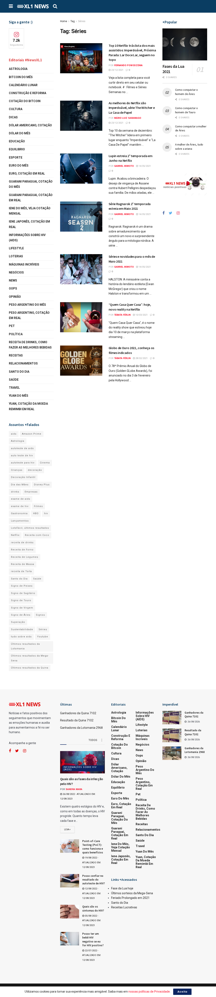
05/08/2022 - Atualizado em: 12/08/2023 (91, 920)
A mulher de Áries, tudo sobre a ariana (189, 147)
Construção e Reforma (27, 93)
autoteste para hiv (22, 462)
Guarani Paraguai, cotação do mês (31, 184)
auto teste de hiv (22, 455)
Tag (72, 21)
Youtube (42, 636)
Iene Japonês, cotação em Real (29, 224)
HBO (36, 513)
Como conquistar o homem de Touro (186, 110)
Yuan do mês (18, 395)
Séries (81, 21)
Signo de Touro (21, 600)
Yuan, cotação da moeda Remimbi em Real (28, 406)
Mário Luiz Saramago (127, 118)
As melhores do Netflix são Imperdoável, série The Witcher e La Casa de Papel (132, 108)
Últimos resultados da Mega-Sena (30, 658)
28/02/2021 (141, 358)
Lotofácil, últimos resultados (30, 528)
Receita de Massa (22, 564)
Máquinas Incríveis (24, 264)
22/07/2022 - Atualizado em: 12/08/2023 (91, 955)
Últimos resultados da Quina (29, 667)
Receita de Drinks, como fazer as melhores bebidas (30, 344)
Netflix (15, 535)
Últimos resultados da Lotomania (25, 646)
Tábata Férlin (122, 315)
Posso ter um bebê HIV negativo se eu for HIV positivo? (93, 939)
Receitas (16, 355)
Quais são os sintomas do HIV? (93, 908)
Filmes (38, 506)
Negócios (16, 272)
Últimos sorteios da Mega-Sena (132, 893)
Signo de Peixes (21, 586)
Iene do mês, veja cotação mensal (29, 211)
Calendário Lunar (23, 85)
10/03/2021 (141, 315)
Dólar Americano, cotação (30, 125)
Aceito (182, 991)
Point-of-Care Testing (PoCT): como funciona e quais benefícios (92, 846)
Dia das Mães (19, 484)
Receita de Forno (22, 549)
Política (16, 334)
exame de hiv (19, 506)
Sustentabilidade (22, 629)
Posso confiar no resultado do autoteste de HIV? (93, 879)
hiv (46, 513)
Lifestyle (16, 248)
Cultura (15, 109)
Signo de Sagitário (23, 593)
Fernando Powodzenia (128, 65)
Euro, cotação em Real (27, 173)
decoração (35, 470)
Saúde (14, 379)
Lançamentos (20, 520)
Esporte (15, 157)
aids (13, 433)
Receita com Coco (37, 535)
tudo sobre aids (21, 636)
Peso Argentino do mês (27, 304)
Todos (93, 740)
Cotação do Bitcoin (24, 101)
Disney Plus (42, 484)
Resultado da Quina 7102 (76, 720)
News (13, 280)
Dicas (13, 117)
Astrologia (18, 69)
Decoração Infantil (23, 477)
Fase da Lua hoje (122, 888)
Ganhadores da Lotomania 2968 (81, 727)
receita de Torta (21, 571)
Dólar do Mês (19, 133)
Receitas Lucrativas (124, 907)
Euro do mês (18, 165)
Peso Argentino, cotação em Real (29, 315)
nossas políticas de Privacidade (149, 991)
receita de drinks (22, 542)
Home (63, 21)
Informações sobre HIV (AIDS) (27, 237)
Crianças (16, 470)
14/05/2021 (144, 166)
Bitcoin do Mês (21, 77)
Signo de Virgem (22, 607)
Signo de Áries (20, 615)
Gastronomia (19, 513)
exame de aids (20, 499)
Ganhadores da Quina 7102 (78, 713)
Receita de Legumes (24, 557)
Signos (40, 615)
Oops (13, 288)
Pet (12, 326)
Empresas (31, 491)
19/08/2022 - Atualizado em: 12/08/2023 (91, 862)
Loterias (16, 256)
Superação (18, 622)
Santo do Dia (19, 371)
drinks (15, 491)
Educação (17, 141)
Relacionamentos (23, 363)
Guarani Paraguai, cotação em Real (31, 197)
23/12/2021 (117, 70)
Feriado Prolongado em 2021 (130, 898)
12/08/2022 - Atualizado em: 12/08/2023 (91, 893)
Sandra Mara (74, 789)
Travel (14, 387)
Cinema (45, 462)
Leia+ (67, 829)
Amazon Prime (31, 433)
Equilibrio (17, 149)
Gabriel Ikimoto (124, 166)
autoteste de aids (22, 448)
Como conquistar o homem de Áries (186, 92)
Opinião (15, 296)
